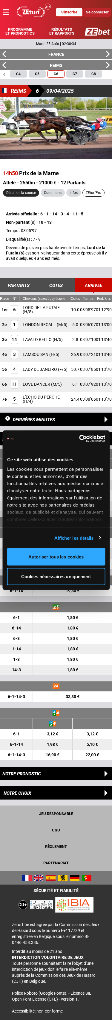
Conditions (53, 193)
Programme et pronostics (20, 31)
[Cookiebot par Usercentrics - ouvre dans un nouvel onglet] (79, 438)
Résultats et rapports (61, 31)
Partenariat (56, 863)
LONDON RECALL (40, 324)
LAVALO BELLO (38, 339)
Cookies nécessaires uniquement (56, 576)
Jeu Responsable (56, 813)
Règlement (56, 846)
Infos (74, 193)
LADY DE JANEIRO (40, 369)
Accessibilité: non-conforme (37, 1011)
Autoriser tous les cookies (56, 556)
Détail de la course (21, 193)
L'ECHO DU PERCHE (41, 397)
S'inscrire (69, 12)
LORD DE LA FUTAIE (41, 307)
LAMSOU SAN (36, 354)
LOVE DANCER (37, 384)
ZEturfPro (93, 193)
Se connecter (97, 12)
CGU (56, 830)
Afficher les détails (74, 537)
